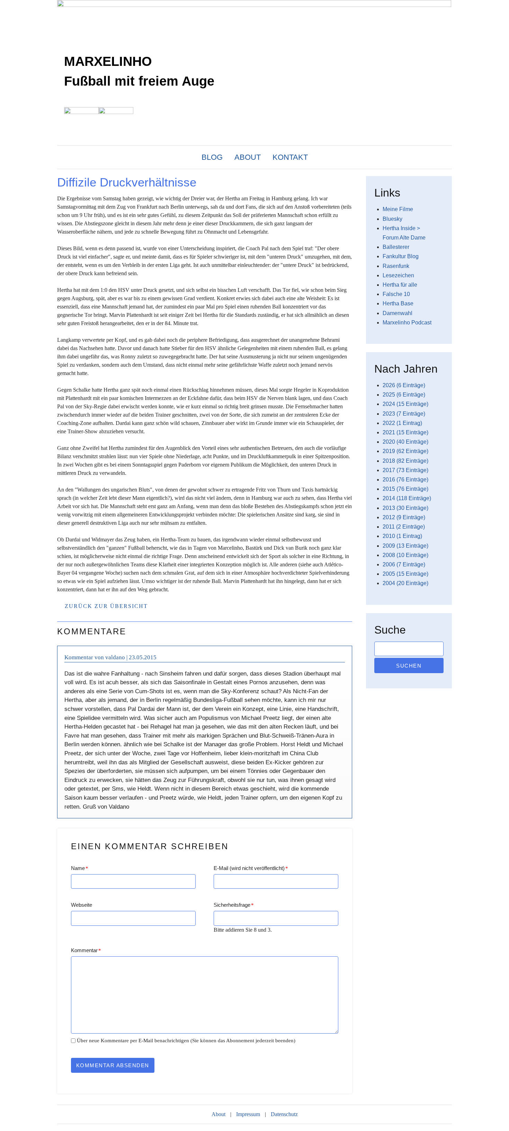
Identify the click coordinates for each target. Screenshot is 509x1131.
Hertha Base (398, 303)
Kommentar (86, 950)
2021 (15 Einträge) (405, 432)
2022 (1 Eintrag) (402, 423)
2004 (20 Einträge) (405, 583)
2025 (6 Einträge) (404, 395)
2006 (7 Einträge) (404, 564)
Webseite (81, 905)
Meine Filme (398, 209)
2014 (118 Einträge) (407, 498)
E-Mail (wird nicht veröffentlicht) (251, 868)
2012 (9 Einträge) (404, 517)
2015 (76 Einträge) (405, 489)
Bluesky (392, 219)
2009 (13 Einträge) (405, 546)
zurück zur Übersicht (106, 606)
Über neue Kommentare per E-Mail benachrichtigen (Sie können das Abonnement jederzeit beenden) (186, 1040)
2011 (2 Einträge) (404, 527)
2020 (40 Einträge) (405, 442)
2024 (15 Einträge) (405, 404)
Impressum (248, 1114)
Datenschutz (284, 1114)
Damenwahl (397, 313)
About (247, 157)
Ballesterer (396, 247)
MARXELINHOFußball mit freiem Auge (139, 71)
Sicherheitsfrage (234, 905)
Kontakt (290, 157)
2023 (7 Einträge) (404, 414)
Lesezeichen (398, 275)
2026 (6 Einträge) (404, 385)
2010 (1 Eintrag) (402, 536)
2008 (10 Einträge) (405, 555)
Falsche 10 (396, 294)
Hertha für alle (400, 285)
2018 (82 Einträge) (405, 461)
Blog (212, 157)
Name (79, 868)
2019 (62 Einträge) (405, 451)
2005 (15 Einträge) (405, 574)
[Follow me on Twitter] (441, 160)
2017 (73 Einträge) (405, 470)
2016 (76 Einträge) (405, 479)
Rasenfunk (396, 266)
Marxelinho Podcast (407, 322)
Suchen (408, 666)
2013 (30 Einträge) (405, 508)
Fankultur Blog (401, 256)
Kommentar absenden (112, 1065)
